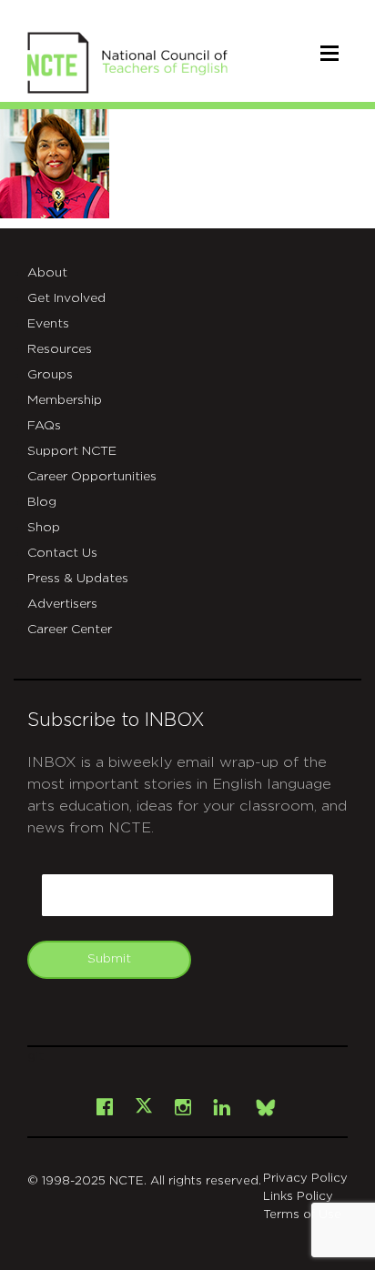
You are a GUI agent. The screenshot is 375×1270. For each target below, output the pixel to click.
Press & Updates (77, 578)
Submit (109, 958)
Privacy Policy (305, 1178)
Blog (41, 502)
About (47, 273)
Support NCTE (72, 451)
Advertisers (62, 604)
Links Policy (298, 1197)
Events (48, 324)
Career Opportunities (92, 476)
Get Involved (66, 298)
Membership (64, 400)
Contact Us (62, 553)
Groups (50, 374)
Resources (59, 349)
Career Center (69, 629)
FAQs (44, 425)
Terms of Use (302, 1215)
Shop (43, 527)
